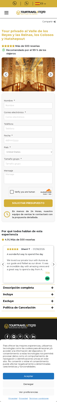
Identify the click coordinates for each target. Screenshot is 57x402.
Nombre (9, 100)
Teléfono (8, 124)
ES (41, 3)
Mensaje (8, 170)
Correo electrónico (15, 112)
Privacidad (12, 398)
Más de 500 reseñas (27, 46)
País (7, 147)
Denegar (28, 384)
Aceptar (28, 376)
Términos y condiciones (39, 398)
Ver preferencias (28, 392)
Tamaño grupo (12, 159)
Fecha (8, 135)
